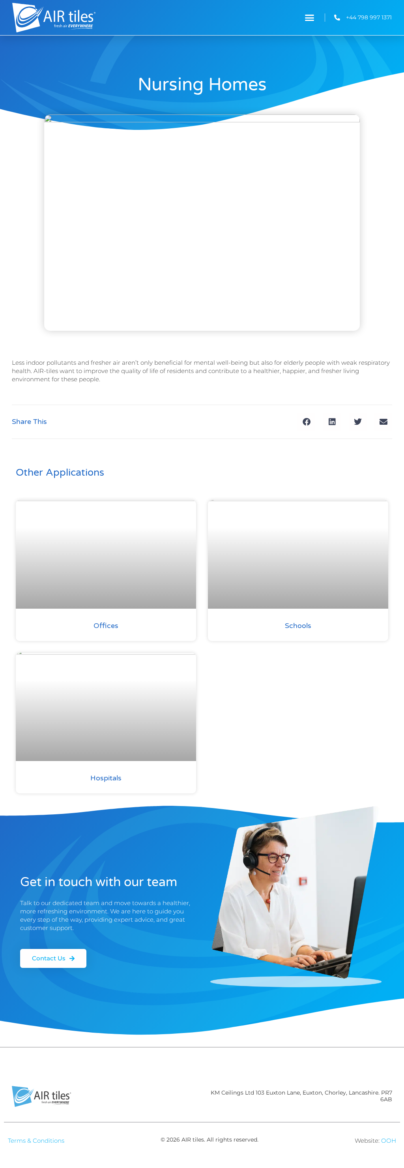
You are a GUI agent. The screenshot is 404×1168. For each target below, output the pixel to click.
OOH (388, 1140)
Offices (106, 625)
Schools (298, 625)
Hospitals (106, 778)
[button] (309, 17)
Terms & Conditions (36, 1140)
